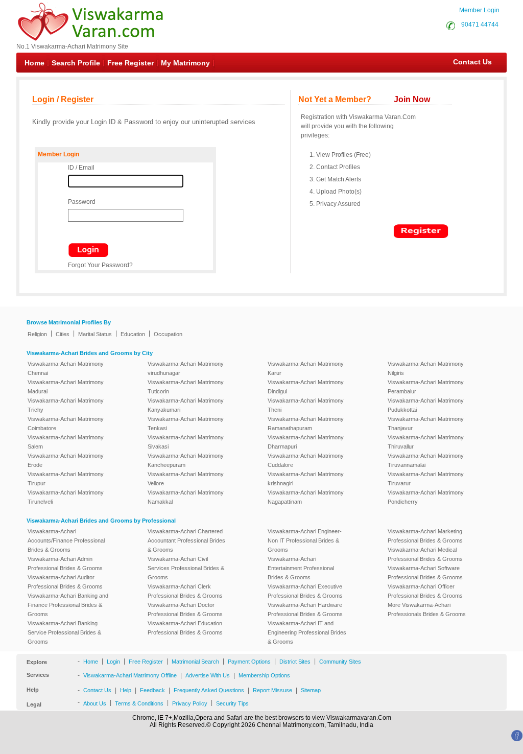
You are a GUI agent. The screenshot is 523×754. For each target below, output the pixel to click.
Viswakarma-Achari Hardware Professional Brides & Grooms (305, 609)
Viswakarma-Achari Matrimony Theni (306, 405)
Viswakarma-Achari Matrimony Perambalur (426, 386)
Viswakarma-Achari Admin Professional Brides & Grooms (65, 563)
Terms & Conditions (139, 703)
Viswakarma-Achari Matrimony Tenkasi (186, 423)
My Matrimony (185, 63)
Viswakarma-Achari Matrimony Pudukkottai (426, 405)
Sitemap (311, 690)
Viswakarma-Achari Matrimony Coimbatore (66, 423)
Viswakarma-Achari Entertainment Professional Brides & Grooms (301, 568)
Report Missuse (272, 690)
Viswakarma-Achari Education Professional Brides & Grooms (185, 627)
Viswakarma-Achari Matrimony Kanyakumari (186, 405)
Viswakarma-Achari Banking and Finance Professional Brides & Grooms (68, 605)
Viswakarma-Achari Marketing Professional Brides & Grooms (425, 536)
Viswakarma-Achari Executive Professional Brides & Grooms (305, 591)
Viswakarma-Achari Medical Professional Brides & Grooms (425, 554)
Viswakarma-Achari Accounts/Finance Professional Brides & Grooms (66, 540)
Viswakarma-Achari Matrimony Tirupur (66, 478)
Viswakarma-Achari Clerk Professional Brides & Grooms (185, 591)
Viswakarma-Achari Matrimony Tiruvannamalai (426, 460)
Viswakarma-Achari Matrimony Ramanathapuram (306, 423)
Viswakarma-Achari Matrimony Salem (66, 442)
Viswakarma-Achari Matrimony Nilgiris (426, 368)
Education (133, 334)
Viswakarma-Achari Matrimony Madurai (66, 386)
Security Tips (232, 703)
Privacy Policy (189, 703)
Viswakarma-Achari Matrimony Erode (66, 460)
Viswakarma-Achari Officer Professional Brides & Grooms (425, 591)
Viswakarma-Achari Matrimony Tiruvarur (426, 478)
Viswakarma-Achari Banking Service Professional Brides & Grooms (64, 632)
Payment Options (249, 661)
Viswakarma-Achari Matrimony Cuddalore (306, 460)
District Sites (295, 661)
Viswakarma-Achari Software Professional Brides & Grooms (425, 572)
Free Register (130, 63)
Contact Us (467, 62)
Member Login (479, 10)
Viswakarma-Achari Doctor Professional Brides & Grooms (185, 609)
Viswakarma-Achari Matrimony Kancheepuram (186, 460)
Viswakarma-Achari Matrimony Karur (306, 368)
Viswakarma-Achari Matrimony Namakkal (186, 497)
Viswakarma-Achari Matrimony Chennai (66, 368)
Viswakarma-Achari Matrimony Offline (130, 675)
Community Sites (340, 661)
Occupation (168, 334)
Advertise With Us (207, 675)
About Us (94, 703)
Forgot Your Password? (100, 265)
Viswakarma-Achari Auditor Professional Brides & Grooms (65, 582)
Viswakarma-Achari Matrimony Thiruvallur (426, 442)
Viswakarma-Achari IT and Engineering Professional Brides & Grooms (307, 632)
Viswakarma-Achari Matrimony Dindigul (306, 386)
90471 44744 (479, 24)
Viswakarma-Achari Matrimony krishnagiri (306, 478)
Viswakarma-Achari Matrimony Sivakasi (186, 442)
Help (125, 690)
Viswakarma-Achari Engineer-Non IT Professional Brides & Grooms (305, 540)
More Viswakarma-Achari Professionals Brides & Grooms (427, 609)
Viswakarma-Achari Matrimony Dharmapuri (306, 442)
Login (113, 661)
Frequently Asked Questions (209, 690)
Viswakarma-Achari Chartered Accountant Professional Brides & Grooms (186, 540)
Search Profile (76, 63)
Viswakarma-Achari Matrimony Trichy (66, 405)
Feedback (152, 690)
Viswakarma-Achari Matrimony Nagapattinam (306, 497)
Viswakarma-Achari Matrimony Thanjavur (426, 423)
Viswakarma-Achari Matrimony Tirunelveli (66, 497)
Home (34, 63)
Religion (37, 334)
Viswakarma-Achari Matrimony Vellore (186, 478)
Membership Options (264, 675)
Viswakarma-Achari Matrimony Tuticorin (186, 386)
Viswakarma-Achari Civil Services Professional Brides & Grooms (186, 568)
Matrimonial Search (195, 661)
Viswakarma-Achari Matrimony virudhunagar (186, 368)
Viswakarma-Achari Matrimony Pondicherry (426, 497)
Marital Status (95, 334)
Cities (62, 334)
